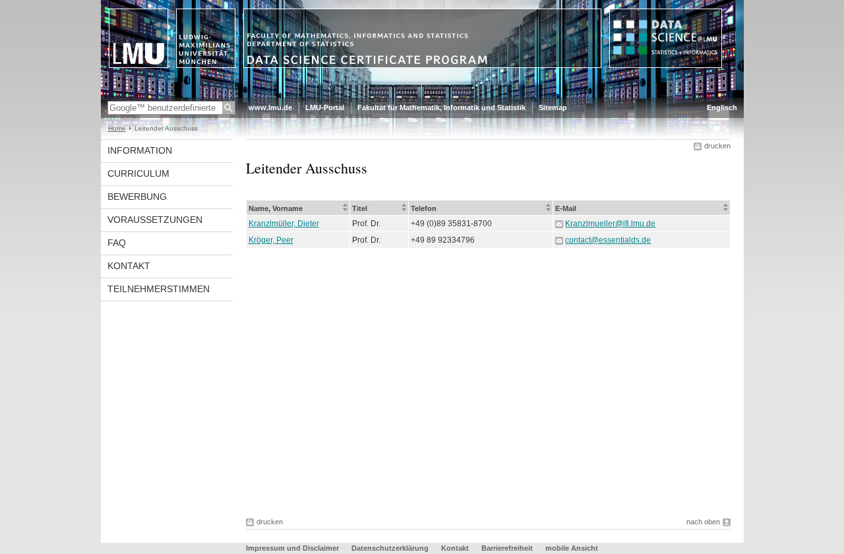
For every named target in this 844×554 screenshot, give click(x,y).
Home (117, 128)
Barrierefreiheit (508, 548)
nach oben (703, 522)
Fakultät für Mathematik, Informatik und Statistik (441, 107)
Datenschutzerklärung (390, 548)
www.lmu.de (270, 107)
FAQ (116, 242)
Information (139, 150)
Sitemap (553, 107)
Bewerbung (137, 196)
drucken (717, 146)
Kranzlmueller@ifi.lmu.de (610, 223)
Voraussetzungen (154, 219)
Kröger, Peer (271, 240)
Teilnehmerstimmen (158, 289)
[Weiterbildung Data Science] (422, 95)
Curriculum (138, 173)
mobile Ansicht (571, 548)
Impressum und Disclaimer (292, 548)
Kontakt (128, 266)
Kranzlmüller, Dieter (284, 223)
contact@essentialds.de (608, 240)
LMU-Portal (324, 107)
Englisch (722, 107)
